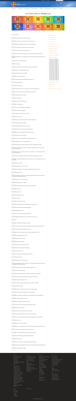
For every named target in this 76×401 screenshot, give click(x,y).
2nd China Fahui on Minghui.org (54, 60)
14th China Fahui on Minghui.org (54, 71)
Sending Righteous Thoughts (53, 52)
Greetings (40, 368)
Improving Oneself (51, 37)
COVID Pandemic (41, 374)
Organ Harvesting (29, 363)
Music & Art (41, 378)
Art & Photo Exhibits (42, 364)
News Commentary (42, 372)
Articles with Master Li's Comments (54, 82)
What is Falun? (16, 360)
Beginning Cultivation (52, 35)
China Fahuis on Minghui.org (36, 11)
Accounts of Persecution (29, 359)
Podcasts (61, 8)
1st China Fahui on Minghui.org (53, 59)
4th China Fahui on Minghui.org (53, 62)
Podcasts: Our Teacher (55, 378)
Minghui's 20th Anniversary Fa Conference (55, 88)
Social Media (15, 395)
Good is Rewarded (54, 356)
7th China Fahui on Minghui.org (45, 11)
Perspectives (50, 86)
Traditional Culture (42, 377)
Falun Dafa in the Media (42, 367)
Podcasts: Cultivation (55, 375)
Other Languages (53, 0)
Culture (41, 8)
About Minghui (16, 391)
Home (27, 11)
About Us (14, 388)
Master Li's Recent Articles (56, 370)
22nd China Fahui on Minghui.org (54, 79)
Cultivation (20, 8)
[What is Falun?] (14, 2)
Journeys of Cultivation (52, 39)
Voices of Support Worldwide (43, 359)
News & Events (34, 8)
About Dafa (14, 8)
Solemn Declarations (55, 364)
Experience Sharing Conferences (54, 55)
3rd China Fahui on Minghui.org (54, 61)
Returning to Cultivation (52, 50)
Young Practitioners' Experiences (54, 46)
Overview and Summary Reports (31, 356)
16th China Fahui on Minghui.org (54, 73)
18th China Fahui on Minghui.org (54, 75)
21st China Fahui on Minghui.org (54, 78)
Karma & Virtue (48, 8)
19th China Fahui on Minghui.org (54, 76)
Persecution (27, 8)
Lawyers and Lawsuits (55, 363)
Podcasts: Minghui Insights (56, 379)
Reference (55, 8)
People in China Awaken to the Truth (57, 359)
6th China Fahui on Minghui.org (54, 64)
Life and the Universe (42, 380)
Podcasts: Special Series (55, 376)
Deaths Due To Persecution (30, 360)
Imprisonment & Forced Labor (30, 364)
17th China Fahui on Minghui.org (54, 74)
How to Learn (16, 359)
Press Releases (41, 371)
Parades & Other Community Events (44, 356)
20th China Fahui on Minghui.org (54, 77)
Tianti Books (48, 0)
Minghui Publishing (43, 0)
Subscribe (15, 394)
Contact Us (15, 390)
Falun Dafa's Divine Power (53, 48)
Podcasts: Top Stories (55, 374)
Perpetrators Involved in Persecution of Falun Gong (31, 369)
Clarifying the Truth (52, 41)
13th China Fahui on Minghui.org (54, 70)
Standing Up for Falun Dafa (53, 44)
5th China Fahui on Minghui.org (53, 63)
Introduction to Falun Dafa (18, 356)
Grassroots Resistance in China (56, 360)
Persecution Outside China (30, 367)
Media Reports (41, 370)
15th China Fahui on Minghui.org (54, 72)
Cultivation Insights (52, 84)
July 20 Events (41, 363)
